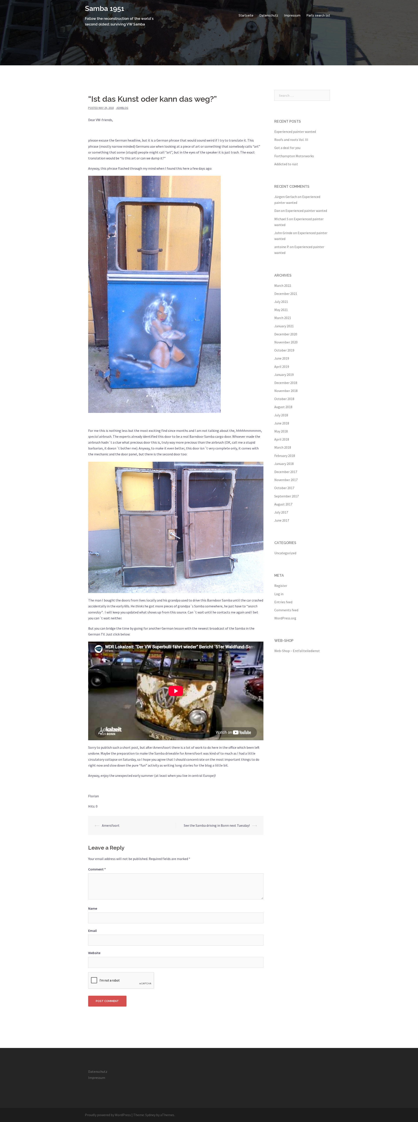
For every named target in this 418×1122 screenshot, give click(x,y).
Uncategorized (285, 553)
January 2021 (284, 326)
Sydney (150, 1115)
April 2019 (281, 366)
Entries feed (283, 602)
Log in (278, 594)
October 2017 (284, 488)
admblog (122, 108)
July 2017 (281, 512)
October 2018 (284, 399)
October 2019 (284, 350)
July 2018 (281, 415)
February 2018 (284, 455)
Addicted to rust (286, 164)
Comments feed (286, 610)
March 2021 (282, 318)
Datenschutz (269, 15)
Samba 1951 (104, 8)
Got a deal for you (287, 147)
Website (94, 953)
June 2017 (281, 520)
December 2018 (285, 382)
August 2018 (283, 407)
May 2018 (281, 431)
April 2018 (281, 439)
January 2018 (284, 463)
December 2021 (285, 293)
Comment (97, 869)
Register (280, 585)
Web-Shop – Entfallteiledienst (297, 651)
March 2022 (282, 285)
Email (92, 930)
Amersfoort (111, 825)
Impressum (292, 15)
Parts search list (318, 15)
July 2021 (281, 301)
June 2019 (281, 358)
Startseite (246, 15)
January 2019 (284, 374)
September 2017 (286, 496)
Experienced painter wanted (295, 131)
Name (92, 908)
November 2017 (286, 480)
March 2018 (282, 447)
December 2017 (285, 472)
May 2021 (281, 310)
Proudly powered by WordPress (108, 1115)
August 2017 (283, 504)
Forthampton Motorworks (294, 156)
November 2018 (286, 391)
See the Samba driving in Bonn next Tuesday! (217, 825)
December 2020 (285, 334)
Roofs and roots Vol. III (291, 139)
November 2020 (286, 342)
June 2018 (281, 423)
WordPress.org (285, 618)
